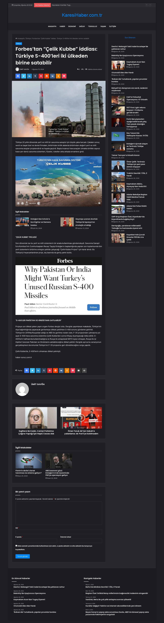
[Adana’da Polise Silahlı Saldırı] (118, 209)
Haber (62, 26)
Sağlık (82, 26)
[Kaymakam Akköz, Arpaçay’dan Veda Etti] (118, 187)
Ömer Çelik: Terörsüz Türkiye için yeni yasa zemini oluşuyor (136, 164)
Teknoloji (92, 26)
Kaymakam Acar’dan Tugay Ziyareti (64, 5)
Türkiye (28, 38)
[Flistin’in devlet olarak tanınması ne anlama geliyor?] (28, 461)
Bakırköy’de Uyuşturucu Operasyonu (128, 55)
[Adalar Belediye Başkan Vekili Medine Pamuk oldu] (118, 197)
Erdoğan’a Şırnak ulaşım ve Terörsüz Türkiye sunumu (137, 146)
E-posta (19, 537)
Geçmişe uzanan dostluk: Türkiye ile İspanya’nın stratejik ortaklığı (87, 222)
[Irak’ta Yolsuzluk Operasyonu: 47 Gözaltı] (118, 100)
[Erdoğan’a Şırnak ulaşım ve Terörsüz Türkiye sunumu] (118, 147)
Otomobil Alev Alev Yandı (123, 72)
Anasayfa (52, 26)
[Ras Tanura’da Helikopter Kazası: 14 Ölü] (118, 136)
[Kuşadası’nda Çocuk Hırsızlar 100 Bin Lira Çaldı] (118, 238)
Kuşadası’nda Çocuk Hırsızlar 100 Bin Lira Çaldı (136, 237)
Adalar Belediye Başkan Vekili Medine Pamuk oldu (137, 197)
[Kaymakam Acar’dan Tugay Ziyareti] (118, 65)
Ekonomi (72, 26)
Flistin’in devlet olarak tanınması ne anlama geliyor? (28, 471)
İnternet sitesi (65, 537)
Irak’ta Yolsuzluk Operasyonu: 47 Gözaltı (137, 98)
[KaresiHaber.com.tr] (82, 15)
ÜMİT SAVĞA (24, 69)
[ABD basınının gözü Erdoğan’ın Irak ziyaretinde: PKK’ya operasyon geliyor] (59, 461)
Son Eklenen (130, 37)
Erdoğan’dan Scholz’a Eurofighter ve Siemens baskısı (41, 222)
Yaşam (103, 26)
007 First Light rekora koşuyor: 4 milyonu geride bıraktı (136, 110)
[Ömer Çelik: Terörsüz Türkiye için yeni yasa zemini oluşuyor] (118, 165)
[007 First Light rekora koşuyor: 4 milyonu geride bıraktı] (118, 110)
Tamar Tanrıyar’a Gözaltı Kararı (126, 155)
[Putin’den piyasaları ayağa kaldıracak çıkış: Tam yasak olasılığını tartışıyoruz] (118, 122)
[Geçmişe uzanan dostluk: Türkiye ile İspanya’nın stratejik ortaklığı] (67, 221)
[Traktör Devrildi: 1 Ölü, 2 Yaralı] (118, 176)
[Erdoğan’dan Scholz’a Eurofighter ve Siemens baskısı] (22, 221)
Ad (17, 528)
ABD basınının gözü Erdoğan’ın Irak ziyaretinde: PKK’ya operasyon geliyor (58, 472)
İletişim (112, 26)
